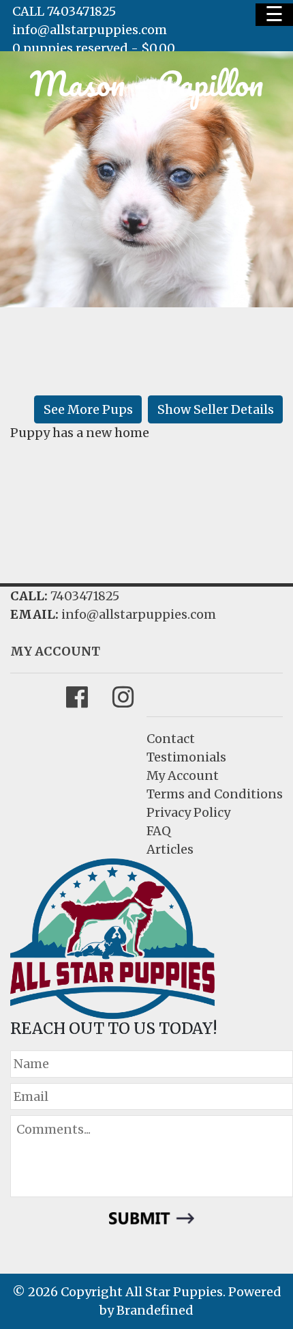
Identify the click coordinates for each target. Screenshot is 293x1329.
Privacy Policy (188, 812)
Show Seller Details (215, 409)
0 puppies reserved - (93, 48)
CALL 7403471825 (64, 11)
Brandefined (155, 1310)
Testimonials (186, 757)
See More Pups (88, 409)
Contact (170, 738)
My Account (182, 775)
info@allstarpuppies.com (89, 30)
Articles (170, 849)
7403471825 (84, 596)
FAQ (158, 831)
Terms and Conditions (214, 794)
